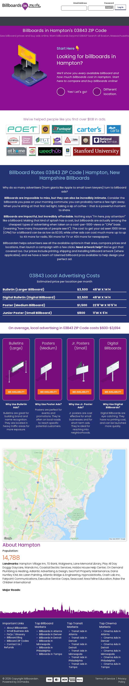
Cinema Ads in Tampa (111, 665)
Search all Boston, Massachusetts (108, 35)
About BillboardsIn (17, 627)
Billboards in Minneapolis (44, 642)
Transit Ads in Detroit (78, 646)
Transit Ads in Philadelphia (78, 659)
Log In (120, 7)
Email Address (80, 3)
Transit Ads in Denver (78, 639)
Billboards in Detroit (50, 637)
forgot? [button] (109, 7)
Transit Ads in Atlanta (78, 632)
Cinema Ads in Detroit (111, 646)
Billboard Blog (14, 637)
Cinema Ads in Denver (111, 639)
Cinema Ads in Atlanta (111, 632)
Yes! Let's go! (77, 92)
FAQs (10, 634)
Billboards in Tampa (50, 654)
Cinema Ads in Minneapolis (111, 652)
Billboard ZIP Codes (18, 641)
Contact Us (13, 644)
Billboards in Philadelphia (44, 649)
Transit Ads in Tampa (78, 665)
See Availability (16, 391)
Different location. (110, 92)
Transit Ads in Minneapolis (78, 652)
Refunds (9, 647)
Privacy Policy (122, 680)
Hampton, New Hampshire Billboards (79, 175)
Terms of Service (105, 678)
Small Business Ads (18, 631)
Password (109, 3)
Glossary (20, 634)
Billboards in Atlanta (50, 631)
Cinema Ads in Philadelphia (111, 659)
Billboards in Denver (50, 634)
